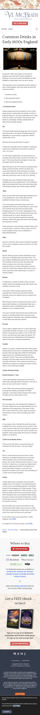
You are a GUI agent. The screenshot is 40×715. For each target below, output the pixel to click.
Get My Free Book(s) (20, 644)
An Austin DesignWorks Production (20, 666)
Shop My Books (21, 549)
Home (4, 530)
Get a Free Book (20, 23)
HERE (14, 519)
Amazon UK (21, 572)
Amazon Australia (19, 574)
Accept (7, 712)
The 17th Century (13, 530)
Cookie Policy (25, 660)
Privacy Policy (15, 660)
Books (4, 29)
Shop (10, 29)
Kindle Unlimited (20, 586)
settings (16, 706)
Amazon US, (11, 572)
